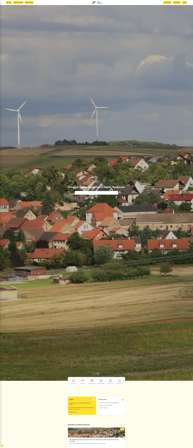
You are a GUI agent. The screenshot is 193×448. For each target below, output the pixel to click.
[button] (96, 374)
